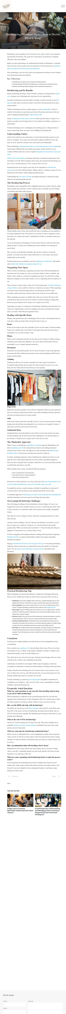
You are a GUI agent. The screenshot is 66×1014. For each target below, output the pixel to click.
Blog (20, 43)
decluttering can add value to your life (23, 118)
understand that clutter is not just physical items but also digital (38, 146)
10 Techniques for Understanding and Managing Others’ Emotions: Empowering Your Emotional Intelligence (48, 805)
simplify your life (50, 607)
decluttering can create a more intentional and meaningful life (42, 495)
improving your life (36, 115)
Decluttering (27, 43)
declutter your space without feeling (24, 725)
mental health (46, 109)
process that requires (34, 679)
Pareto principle (33, 708)
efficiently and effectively (44, 261)
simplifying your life (17, 448)
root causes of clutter (25, 177)
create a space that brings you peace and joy (30, 549)
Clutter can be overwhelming (16, 158)
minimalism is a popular (33, 445)
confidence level (24, 648)
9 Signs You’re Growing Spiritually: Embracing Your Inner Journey (20, 805)
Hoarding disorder (13, 537)
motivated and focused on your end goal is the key (27, 543)
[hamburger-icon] (63, 6)
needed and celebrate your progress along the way (26, 264)
